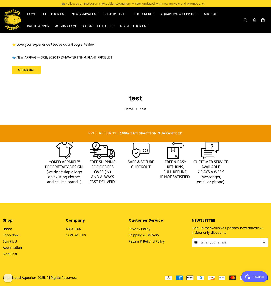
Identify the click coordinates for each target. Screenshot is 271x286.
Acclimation (65, 26)
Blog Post (10, 254)
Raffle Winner (38, 26)
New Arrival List (85, 14)
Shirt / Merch (143, 14)
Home (31, 14)
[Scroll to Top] (264, 266)
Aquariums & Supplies (177, 14)
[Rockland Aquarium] (12, 20)
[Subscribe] (264, 242)
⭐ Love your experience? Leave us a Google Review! (53, 44)
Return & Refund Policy (147, 241)
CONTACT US (76, 235)
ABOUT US (73, 229)
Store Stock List (134, 26)
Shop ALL (211, 14)
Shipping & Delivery (144, 235)
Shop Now (10, 235)
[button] (263, 20)
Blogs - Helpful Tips (98, 26)
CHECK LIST (26, 70)
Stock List (10, 241)
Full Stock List (54, 14)
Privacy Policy (139, 229)
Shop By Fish (114, 14)
